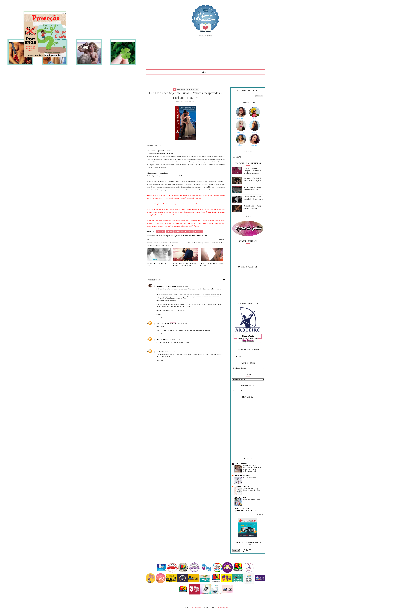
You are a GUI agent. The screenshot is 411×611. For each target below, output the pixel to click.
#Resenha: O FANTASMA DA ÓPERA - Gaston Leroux (247, 511)
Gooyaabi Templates (221, 607)
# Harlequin (181, 89)
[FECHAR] (63, 13)
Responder (159, 318)
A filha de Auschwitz (249, 477)
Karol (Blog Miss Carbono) (166, 286)
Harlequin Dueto (169, 236)
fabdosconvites (162, 340)
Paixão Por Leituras (242, 486)
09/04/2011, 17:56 (174, 340)
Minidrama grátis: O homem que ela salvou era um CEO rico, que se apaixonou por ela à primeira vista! (252, 469)
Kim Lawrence (190, 236)
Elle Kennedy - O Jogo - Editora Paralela (211, 264)
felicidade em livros (242, 475)
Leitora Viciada (240, 497)
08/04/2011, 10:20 (182, 286)
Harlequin (159, 236)
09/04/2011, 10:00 (182, 324)
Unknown (160, 352)
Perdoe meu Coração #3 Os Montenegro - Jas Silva (251, 489)
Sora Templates (196, 607)
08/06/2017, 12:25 (170, 352)
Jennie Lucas (179, 236)
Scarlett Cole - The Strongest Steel (157, 264)
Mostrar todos (259, 514)
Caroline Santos (162, 324)
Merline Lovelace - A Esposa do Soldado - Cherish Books (184, 264)
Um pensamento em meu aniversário (251, 500)
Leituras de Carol (202, 236)
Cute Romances (241, 464)
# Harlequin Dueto (193, 89)
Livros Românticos (242, 508)
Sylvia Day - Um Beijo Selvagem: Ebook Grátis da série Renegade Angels (252, 170)
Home (205, 72)
